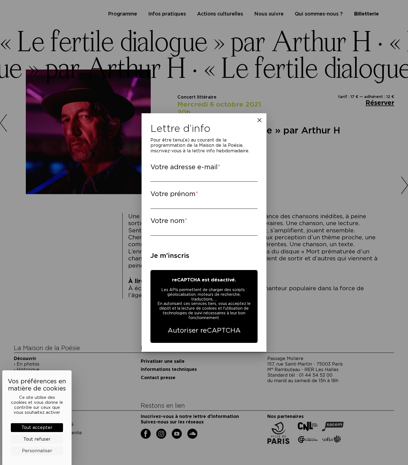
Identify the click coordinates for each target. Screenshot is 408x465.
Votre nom (167, 221)
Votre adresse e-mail (184, 167)
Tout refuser (37, 439)
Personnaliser (37, 450)
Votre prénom (172, 194)
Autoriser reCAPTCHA (204, 330)
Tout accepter (36, 427)
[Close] (259, 120)
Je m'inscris (169, 255)
